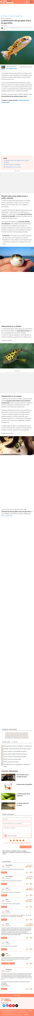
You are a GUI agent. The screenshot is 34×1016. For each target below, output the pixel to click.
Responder (4, 872)
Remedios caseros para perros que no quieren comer (17, 749)
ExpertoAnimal (4, 16)
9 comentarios (4, 25)
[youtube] (10, 1005)
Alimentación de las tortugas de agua (22, 776)
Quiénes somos (23, 1010)
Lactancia (24, 737)
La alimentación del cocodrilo (22, 804)
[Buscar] (32, 2)
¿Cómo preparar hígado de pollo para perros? (15, 754)
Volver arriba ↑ (17, 995)
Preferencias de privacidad (22, 1012)
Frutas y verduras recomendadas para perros (15, 751)
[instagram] (7, 1005)
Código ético (26, 1014)
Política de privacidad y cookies (8, 1012)
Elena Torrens (8, 28)
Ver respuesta (5, 963)
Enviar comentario (26, 847)
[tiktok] (16, 1005)
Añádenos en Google (27, 67)
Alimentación (11, 16)
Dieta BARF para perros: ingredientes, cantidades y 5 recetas (16, 765)
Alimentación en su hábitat (13, 165)
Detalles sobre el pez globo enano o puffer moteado (16, 161)
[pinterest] (13, 1005)
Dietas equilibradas (18, 16)
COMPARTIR (26, 3)
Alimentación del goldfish (24, 785)
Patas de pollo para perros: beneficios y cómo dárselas (17, 746)
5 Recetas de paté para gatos (11, 762)
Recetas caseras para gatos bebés (12, 759)
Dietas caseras (10, 734)
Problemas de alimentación (13, 737)
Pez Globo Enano (11, 69)
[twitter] (4, 1005)
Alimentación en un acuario (13, 167)
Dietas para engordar (21, 734)
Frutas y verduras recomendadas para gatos (14, 757)
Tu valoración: (7, 843)
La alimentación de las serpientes (23, 795)
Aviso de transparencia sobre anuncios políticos (12, 1014)
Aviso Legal (30, 1010)
